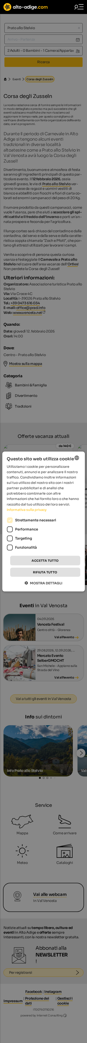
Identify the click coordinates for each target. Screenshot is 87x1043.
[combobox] (76, 457)
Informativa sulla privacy (27, 509)
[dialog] (43, 521)
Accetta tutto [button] (45, 560)
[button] (43, 583)
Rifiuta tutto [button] (45, 572)
